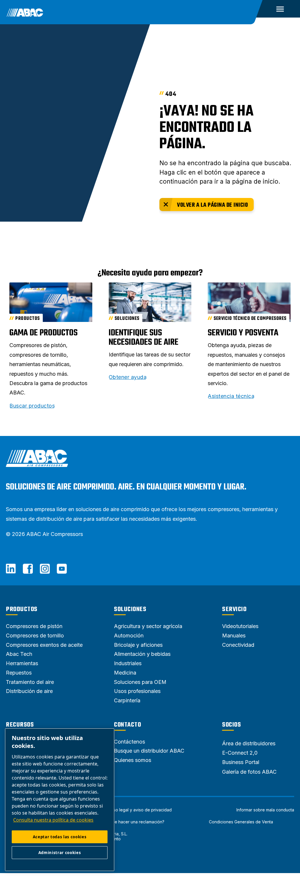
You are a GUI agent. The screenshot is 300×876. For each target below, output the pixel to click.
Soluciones (130, 609)
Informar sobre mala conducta (265, 810)
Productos (22, 609)
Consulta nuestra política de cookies (53, 820)
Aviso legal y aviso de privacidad (140, 810)
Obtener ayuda (128, 377)
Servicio (234, 609)
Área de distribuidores (248, 743)
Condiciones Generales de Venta (241, 822)
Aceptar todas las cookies (59, 836)
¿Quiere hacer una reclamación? (133, 822)
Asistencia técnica (231, 396)
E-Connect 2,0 (240, 753)
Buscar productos (32, 406)
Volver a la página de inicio (212, 205)
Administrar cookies (59, 852)
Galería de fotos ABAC (249, 772)
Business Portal (240, 762)
